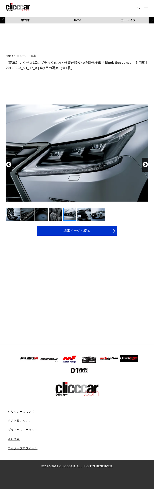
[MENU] (146, 7)
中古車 (25, 20)
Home (77, 20)
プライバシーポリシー (22, 430)
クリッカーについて (21, 411)
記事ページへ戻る (77, 230)
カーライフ (128, 20)
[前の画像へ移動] (9, 165)
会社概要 (14, 439)
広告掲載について (19, 421)
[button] (151, 20)
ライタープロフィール (22, 448)
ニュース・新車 (26, 56)
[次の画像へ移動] (145, 165)
